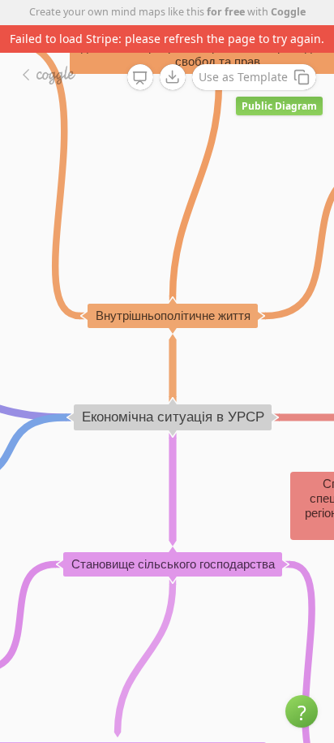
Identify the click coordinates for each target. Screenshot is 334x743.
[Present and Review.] (140, 78)
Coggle (288, 12)
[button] (301, 711)
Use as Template (243, 76)
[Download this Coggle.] (173, 77)
